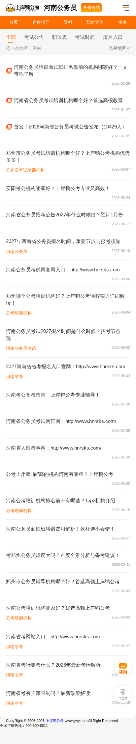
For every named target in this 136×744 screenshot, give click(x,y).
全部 (11, 37)
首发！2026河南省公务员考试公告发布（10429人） (70, 126)
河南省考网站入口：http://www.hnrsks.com (53, 636)
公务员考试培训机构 (25, 170)
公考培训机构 (19, 313)
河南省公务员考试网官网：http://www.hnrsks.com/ (61, 421)
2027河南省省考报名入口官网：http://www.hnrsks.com (65, 366)
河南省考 (14, 376)
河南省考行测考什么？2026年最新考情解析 (53, 665)
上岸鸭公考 (55, 721)
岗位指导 (41, 22)
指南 (122, 22)
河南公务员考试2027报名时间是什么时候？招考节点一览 (65, 334)
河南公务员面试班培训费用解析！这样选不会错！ (60, 529)
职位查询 (95, 22)
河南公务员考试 (21, 348)
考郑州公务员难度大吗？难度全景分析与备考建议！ (63, 555)
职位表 (59, 37)
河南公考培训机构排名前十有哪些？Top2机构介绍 (60, 500)
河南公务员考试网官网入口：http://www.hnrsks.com (63, 269)
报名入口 (113, 37)
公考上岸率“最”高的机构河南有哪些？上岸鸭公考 (59, 474)
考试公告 (34, 37)
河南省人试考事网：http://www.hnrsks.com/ (53, 448)
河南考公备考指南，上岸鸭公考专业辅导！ (53, 395)
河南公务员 (16, 251)
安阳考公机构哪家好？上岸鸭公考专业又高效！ (58, 188)
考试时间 (85, 37)
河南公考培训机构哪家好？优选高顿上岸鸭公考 (58, 608)
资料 (68, 22)
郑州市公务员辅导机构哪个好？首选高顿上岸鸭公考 (63, 581)
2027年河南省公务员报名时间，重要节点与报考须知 (63, 241)
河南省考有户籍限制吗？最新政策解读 (48, 693)
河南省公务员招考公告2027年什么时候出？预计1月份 (64, 214)
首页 (13, 22)
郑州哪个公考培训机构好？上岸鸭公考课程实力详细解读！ (65, 299)
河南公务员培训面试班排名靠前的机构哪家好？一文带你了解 (71, 70)
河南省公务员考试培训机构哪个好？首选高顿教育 (68, 100)
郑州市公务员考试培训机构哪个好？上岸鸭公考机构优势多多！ (68, 156)
